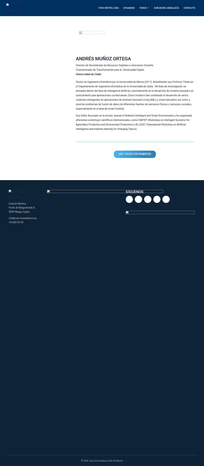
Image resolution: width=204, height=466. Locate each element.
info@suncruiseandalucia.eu (23, 218)
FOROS (143, 8)
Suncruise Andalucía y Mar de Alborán (106, 460)
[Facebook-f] (147, 199)
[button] (135, 154)
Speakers (129, 8)
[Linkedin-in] (129, 199)
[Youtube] (166, 199)
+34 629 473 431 (16, 222)
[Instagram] (157, 199)
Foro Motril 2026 (108, 8)
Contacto (189, 8)
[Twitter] (138, 199)
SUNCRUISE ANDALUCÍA (166, 8)
